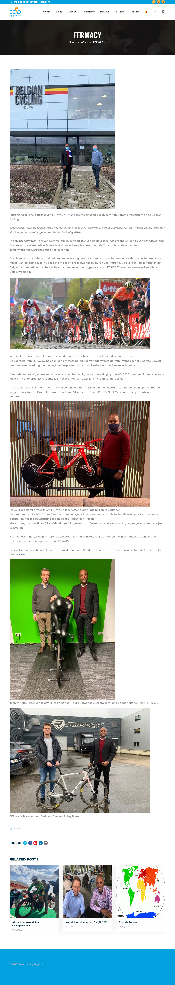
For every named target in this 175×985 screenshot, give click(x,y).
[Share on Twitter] (25, 843)
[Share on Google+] (35, 843)
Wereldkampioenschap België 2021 (86, 922)
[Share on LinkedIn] (41, 843)
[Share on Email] (46, 843)
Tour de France (128, 922)
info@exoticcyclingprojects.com (31, 2)
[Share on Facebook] (30, 843)
